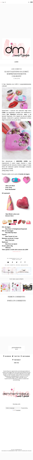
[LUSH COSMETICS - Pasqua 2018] (5, 287)
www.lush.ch (16, 251)
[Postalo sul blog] (12, 262)
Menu (17, 62)
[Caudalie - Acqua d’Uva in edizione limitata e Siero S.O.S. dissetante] (16, 287)
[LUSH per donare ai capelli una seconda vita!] (27, 287)
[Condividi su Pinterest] (25, 262)
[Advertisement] (16, 21)
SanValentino (24, 265)
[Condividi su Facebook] (21, 262)
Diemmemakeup (18, 449)
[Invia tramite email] (8, 262)
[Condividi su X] (17, 262)
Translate (17, 410)
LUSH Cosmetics (16, 69)
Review (18, 265)
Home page (16, 362)
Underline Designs (26, 450)
